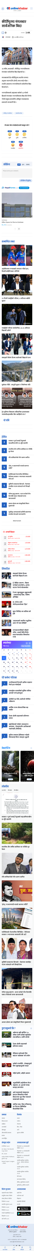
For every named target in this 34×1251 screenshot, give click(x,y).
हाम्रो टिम (19, 1193)
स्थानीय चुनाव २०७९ (7, 1204)
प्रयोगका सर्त (20, 1196)
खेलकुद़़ (4, 1130)
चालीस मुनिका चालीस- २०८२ (23, 1168)
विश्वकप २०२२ (5, 1216)
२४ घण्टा (4, 790)
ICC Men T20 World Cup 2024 (8, 1150)
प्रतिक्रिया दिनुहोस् (25, 180)
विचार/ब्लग (5, 1121)
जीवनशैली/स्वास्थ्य (6, 1133)
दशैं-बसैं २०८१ (5, 1219)
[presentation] (15, 228)
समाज (3, 1118)
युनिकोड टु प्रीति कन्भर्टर (23, 1185)
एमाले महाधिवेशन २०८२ (8, 1213)
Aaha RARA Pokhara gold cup (8, 1158)
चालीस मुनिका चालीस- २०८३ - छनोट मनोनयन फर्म (23, 1162)
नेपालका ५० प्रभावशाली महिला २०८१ (23, 1152)
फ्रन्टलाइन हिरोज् (21, 1179)
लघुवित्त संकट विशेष (7, 1196)
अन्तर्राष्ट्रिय (4, 1138)
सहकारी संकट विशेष (7, 1193)
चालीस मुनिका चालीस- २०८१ (23, 1173)
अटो (18, 1130)
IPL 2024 (4, 1154)
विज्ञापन (19, 1199)
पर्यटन (18, 1121)
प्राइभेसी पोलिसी (21, 1201)
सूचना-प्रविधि (20, 1133)
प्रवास (3, 1136)
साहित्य (3, 1124)
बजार (18, 1118)
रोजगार (19, 1124)
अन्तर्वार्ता (4, 1127)
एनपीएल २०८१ (6, 1146)
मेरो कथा (19, 1176)
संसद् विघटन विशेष (7, 1199)
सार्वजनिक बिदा (19, 113)
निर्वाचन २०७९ (5, 1207)
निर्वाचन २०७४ (5, 1201)
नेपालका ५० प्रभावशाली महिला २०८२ (23, 1147)
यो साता (10, 790)
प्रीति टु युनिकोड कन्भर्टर (23, 1182)
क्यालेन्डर (7, 643)
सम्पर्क (18, 1204)
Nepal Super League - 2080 (8, 1162)
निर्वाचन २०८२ (5, 1210)
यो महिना (16, 790)
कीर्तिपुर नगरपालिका (7, 113)
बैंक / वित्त (19, 1127)
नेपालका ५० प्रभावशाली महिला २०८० (23, 1156)
